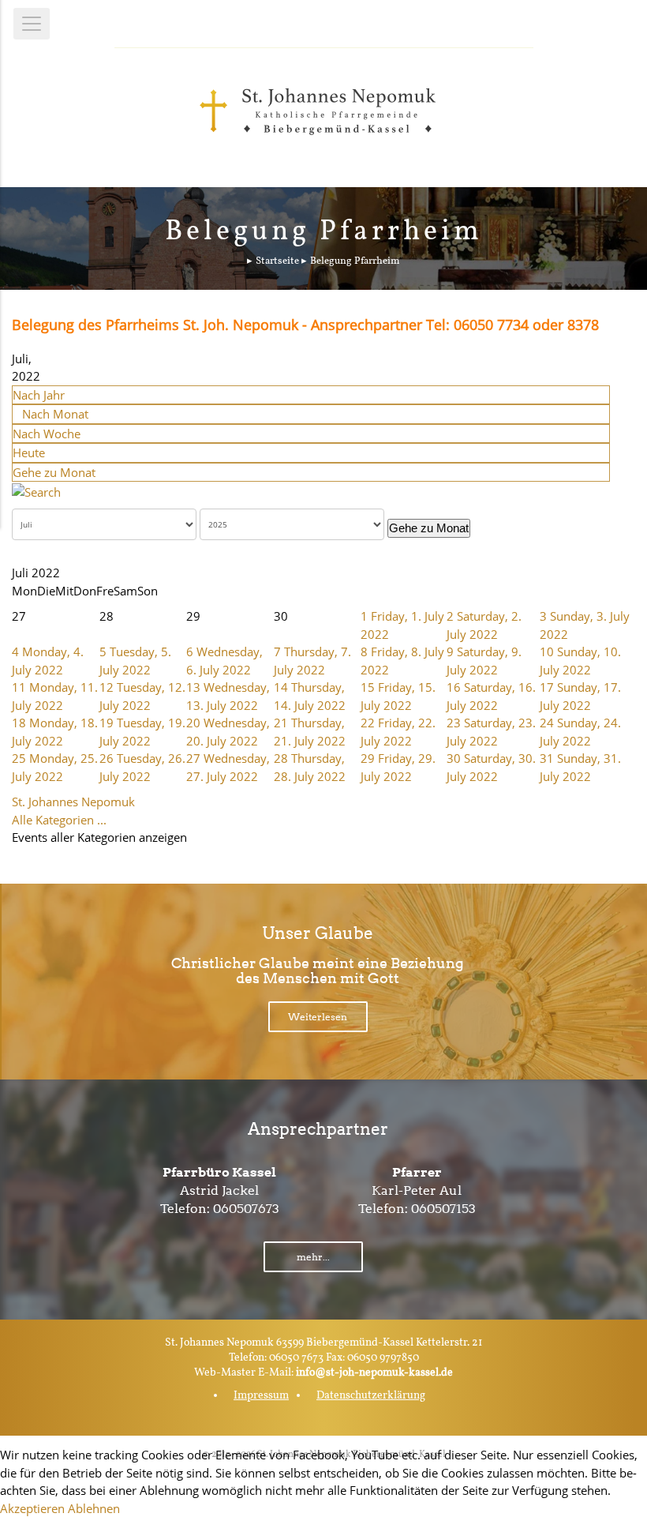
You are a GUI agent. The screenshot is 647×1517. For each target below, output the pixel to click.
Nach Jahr (39, 395)
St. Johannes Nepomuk (73, 801)
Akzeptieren (32, 1508)
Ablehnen (94, 1508)
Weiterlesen (317, 1017)
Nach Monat (55, 414)
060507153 (443, 1208)
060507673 (246, 1208)
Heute (29, 452)
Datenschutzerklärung (370, 1395)
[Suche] (36, 490)
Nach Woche (46, 433)
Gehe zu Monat (54, 472)
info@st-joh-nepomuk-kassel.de (374, 1372)
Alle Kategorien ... (59, 820)
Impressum (261, 1395)
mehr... (313, 1257)
